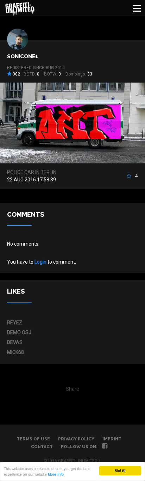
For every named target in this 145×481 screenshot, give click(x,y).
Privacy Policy (76, 439)
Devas (15, 342)
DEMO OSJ (19, 332)
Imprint (111, 439)
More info (56, 474)
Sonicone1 (22, 56)
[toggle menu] (137, 8)
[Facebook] (104, 447)
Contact (42, 446)
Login (40, 262)
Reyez (14, 322)
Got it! (120, 470)
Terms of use (33, 439)
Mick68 (15, 352)
